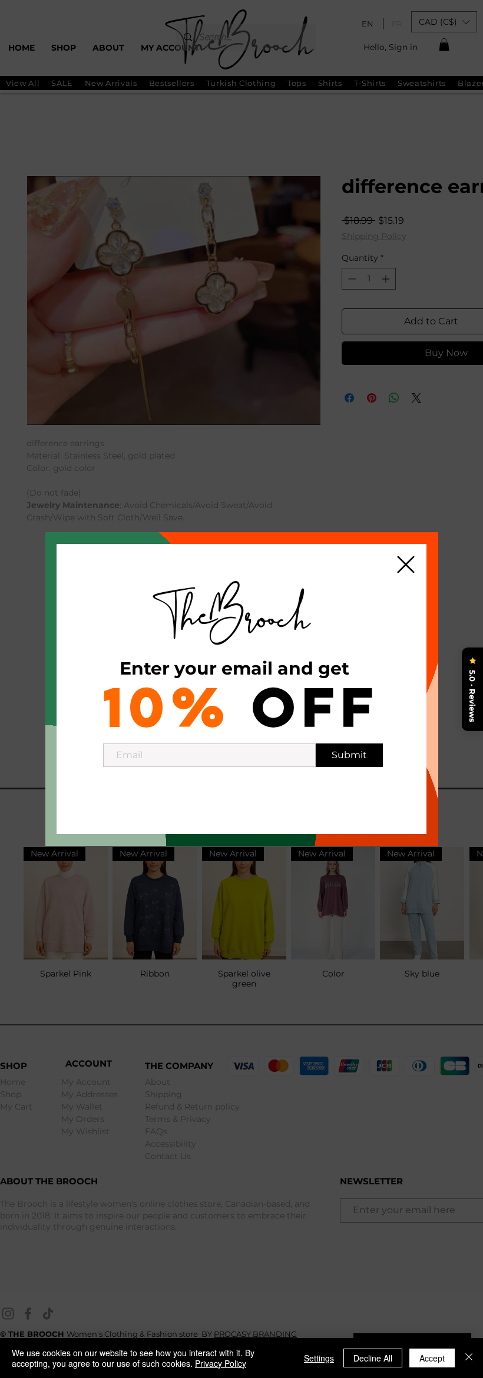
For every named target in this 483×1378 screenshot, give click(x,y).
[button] (406, 564)
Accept (432, 1358)
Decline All (372, 1358)
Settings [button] (319, 1358)
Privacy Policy (220, 1363)
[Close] (469, 1358)
